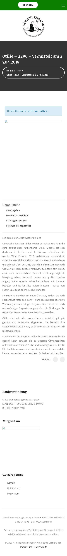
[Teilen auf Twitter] (62, 359)
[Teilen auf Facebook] (55, 359)
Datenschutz (13, 488)
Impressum (13, 493)
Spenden (28, 4)
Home (9, 70)
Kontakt (11, 482)
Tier (19, 70)
